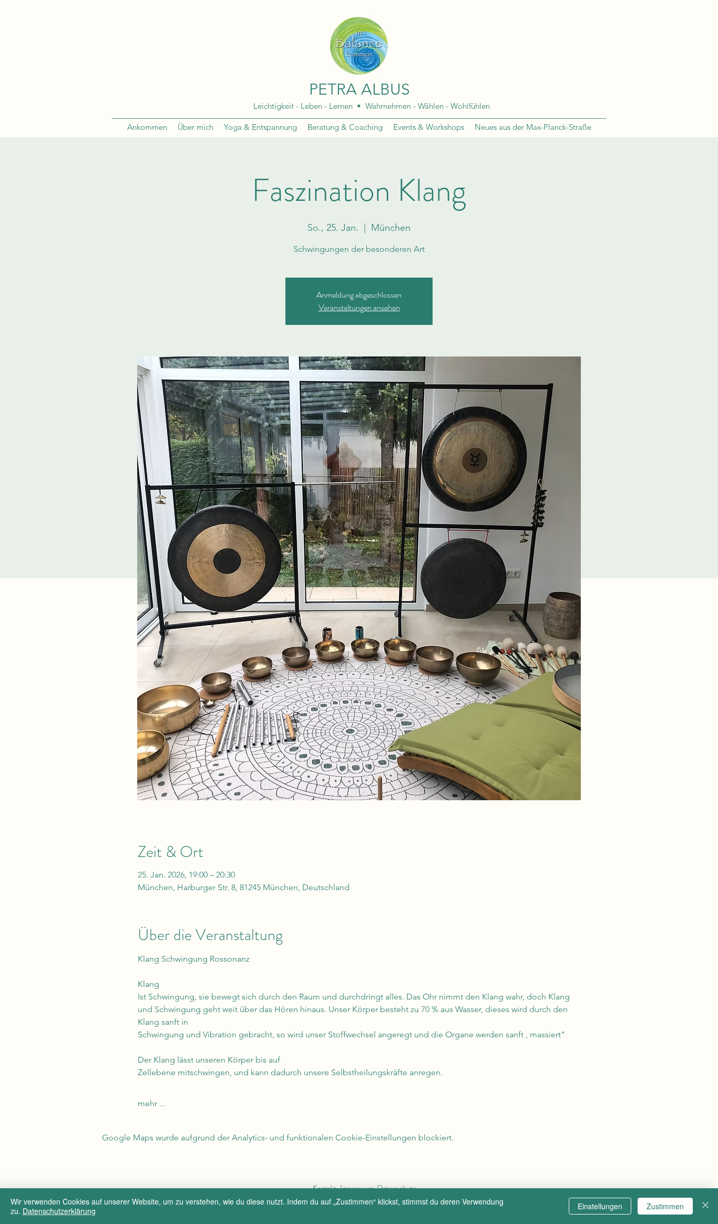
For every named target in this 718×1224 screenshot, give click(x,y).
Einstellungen (600, 1206)
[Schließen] (705, 1206)
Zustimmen (665, 1206)
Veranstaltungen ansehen (359, 307)
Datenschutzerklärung (59, 1211)
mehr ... (152, 1103)
